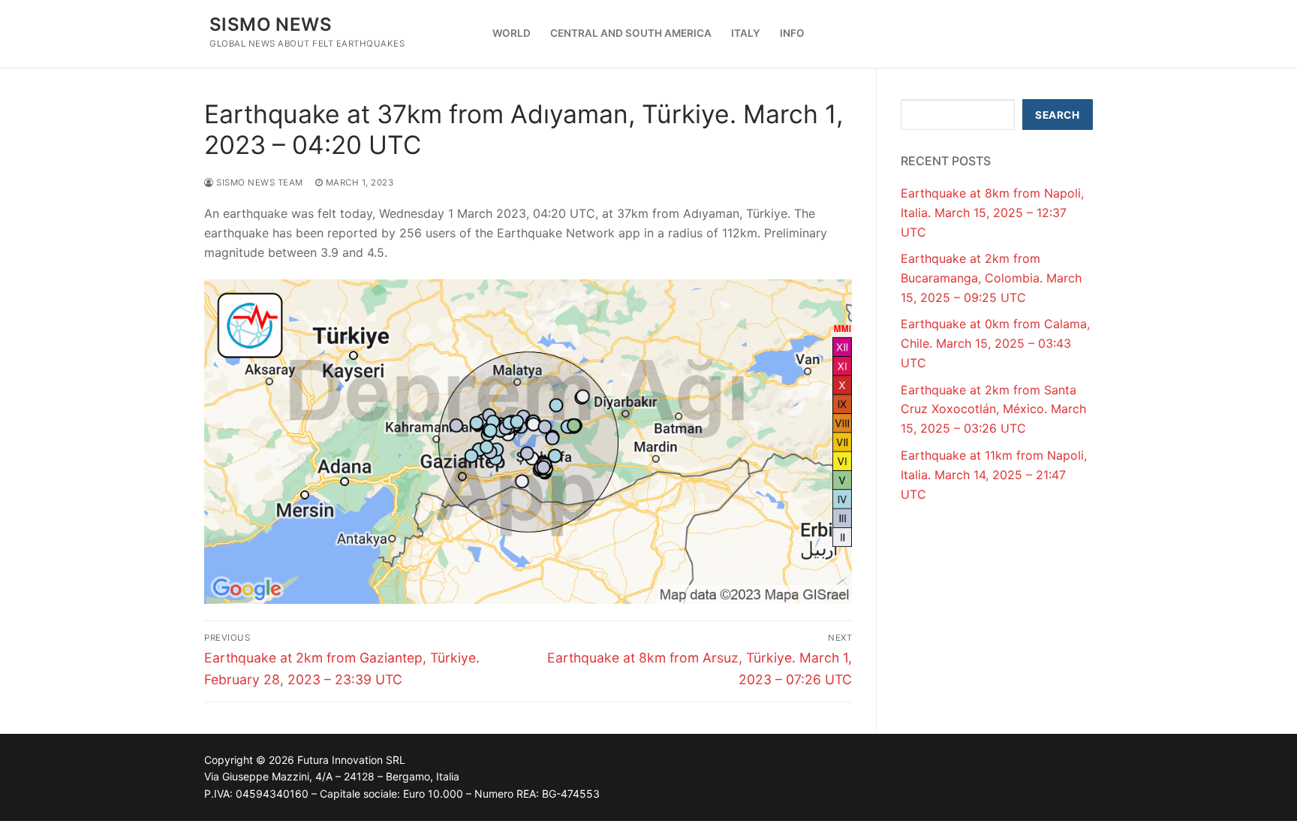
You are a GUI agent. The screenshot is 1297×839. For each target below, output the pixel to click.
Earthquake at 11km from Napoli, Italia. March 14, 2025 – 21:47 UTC (994, 475)
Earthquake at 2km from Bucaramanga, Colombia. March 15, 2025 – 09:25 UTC (991, 278)
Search (1057, 115)
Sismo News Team (258, 182)
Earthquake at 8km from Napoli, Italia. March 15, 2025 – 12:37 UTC (992, 213)
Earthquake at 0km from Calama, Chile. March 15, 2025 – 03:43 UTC (995, 343)
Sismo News (270, 24)
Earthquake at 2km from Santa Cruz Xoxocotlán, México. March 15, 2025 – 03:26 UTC (993, 409)
